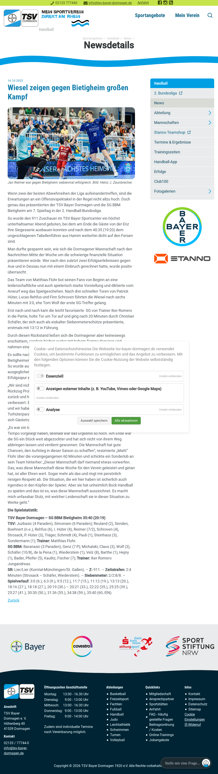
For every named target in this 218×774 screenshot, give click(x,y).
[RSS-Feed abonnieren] (171, 3)
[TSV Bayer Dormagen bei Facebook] (160, 3)
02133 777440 (66, 3)
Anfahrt (143, 3)
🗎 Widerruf (193, 725)
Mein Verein (187, 15)
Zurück (13, 600)
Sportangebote (150, 15)
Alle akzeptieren (126, 421)
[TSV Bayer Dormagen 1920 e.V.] (46, 18)
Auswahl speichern (94, 421)
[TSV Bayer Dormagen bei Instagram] (165, 3)
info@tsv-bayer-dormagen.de (110, 3)
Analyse (53, 409)
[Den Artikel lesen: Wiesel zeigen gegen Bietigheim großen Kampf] (71, 143)
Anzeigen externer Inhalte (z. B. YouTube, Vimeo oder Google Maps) (103, 389)
